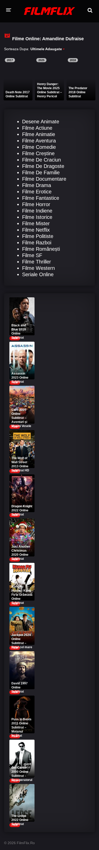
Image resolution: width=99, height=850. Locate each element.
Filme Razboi (36, 242)
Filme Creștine (38, 153)
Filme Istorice (37, 217)
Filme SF (32, 255)
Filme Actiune (37, 128)
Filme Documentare (44, 179)
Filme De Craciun (41, 160)
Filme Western (38, 268)
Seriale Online (38, 274)
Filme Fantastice (40, 198)
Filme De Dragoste (43, 166)
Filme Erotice (37, 191)
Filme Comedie (39, 147)
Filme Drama (36, 185)
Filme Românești (41, 249)
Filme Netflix (36, 230)
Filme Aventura (39, 140)
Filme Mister (36, 223)
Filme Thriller (36, 261)
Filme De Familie (41, 172)
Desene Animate (40, 121)
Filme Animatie (38, 134)
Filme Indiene (37, 211)
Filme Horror (36, 204)
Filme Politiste (37, 236)
